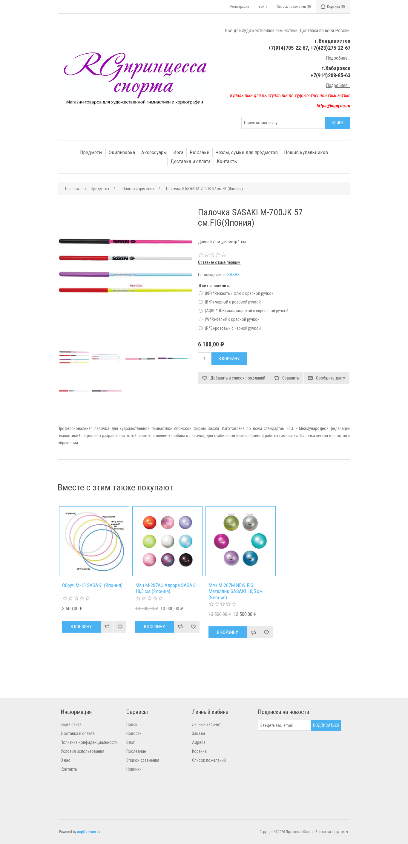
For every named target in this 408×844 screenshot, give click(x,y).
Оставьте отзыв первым (219, 262)
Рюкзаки (199, 152)
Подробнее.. (337, 85)
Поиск (131, 724)
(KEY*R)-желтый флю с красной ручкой (239, 293)
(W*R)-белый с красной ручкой (232, 319)
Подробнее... (338, 58)
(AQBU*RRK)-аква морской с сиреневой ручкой (247, 310)
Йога (178, 152)
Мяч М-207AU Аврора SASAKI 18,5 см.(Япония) (166, 588)
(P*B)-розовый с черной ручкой (233, 328)
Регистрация (239, 6)
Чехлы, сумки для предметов (247, 152)
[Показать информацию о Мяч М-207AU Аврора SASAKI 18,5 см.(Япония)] (167, 541)
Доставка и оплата (191, 161)
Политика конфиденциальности (89, 742)
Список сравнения (142, 760)
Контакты (227, 161)
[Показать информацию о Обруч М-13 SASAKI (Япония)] (94, 541)
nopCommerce (89, 832)
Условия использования (82, 751)
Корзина (199, 751)
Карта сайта (71, 724)
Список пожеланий (209, 760)
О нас (65, 760)
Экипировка (122, 152)
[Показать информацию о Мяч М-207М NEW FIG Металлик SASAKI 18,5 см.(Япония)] (240, 541)
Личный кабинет (206, 724)
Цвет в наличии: (214, 285)
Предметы (91, 152)
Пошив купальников (306, 152)
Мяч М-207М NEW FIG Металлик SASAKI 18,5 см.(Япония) (236, 591)
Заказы (198, 733)
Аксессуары (154, 152)
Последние (136, 751)
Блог (130, 742)
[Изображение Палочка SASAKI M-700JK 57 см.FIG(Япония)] (74, 359)
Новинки (134, 769)
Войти (263, 6)
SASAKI (233, 274)
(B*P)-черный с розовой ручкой (233, 302)
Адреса (198, 742)
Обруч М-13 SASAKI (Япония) (92, 585)
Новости (134, 733)
